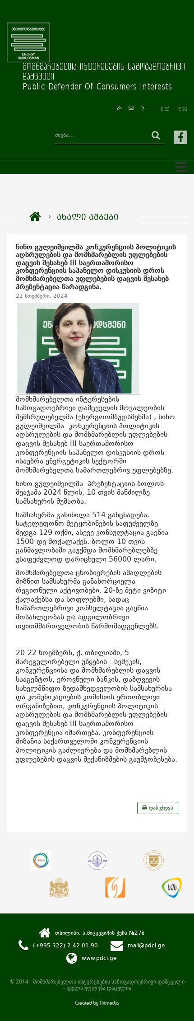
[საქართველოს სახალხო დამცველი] (59, 887)
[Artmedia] (97, 1004)
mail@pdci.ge (146, 945)
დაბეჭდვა (160, 808)
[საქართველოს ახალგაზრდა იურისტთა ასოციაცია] (97, 860)
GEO (165, 109)
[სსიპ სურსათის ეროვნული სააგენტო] (172, 887)
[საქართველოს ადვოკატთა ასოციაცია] (153, 860)
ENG (182, 109)
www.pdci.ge (99, 958)
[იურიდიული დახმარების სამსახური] (115, 887)
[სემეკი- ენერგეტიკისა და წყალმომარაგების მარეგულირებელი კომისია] (41, 860)
